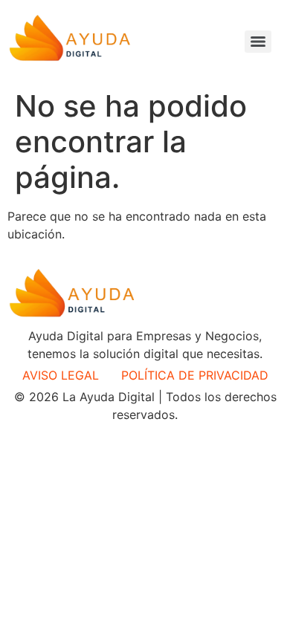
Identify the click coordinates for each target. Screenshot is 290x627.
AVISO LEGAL (60, 375)
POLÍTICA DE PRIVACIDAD (194, 375)
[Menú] (258, 41)
